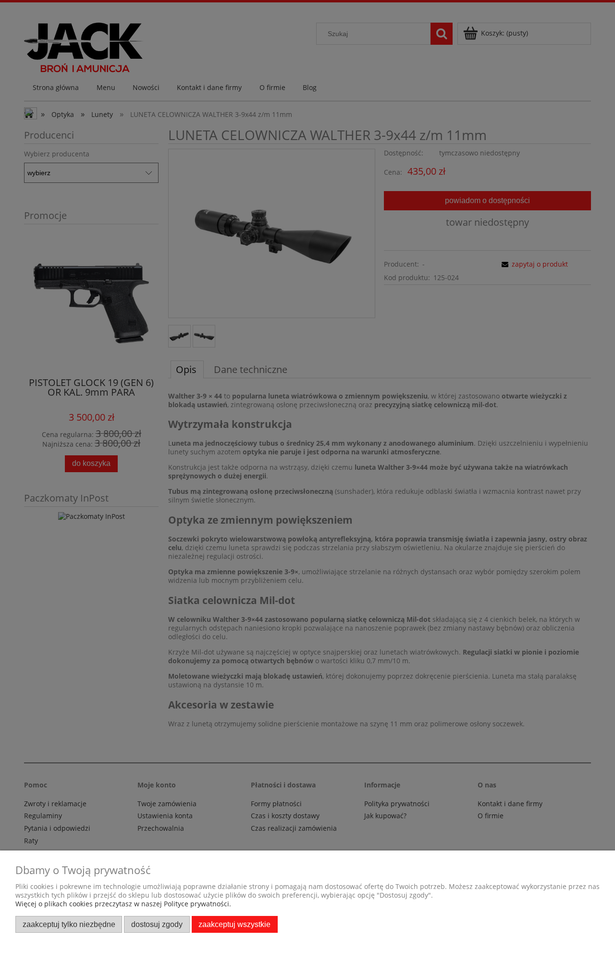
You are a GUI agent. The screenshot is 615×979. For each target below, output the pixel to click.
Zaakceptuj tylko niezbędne (69, 924)
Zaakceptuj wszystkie (234, 924)
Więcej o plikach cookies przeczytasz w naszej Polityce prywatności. (123, 903)
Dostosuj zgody (157, 924)
